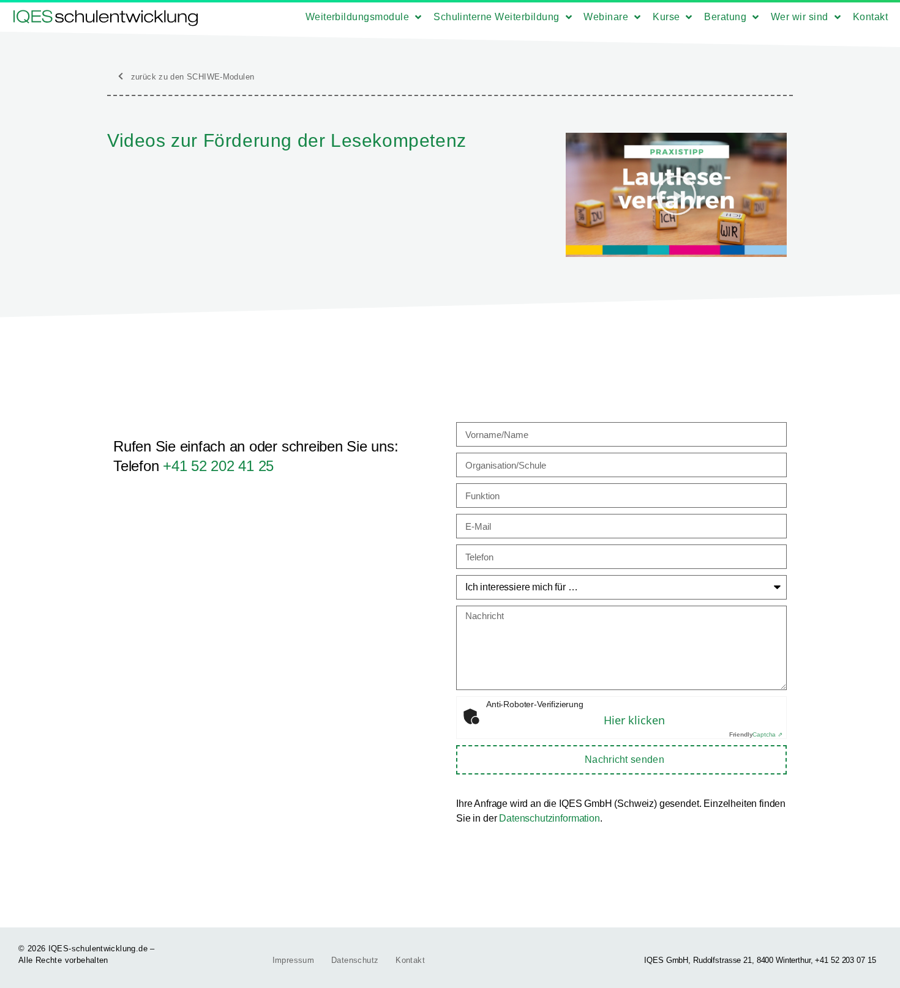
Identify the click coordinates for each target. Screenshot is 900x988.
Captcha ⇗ (755, 734)
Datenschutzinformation (549, 818)
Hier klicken (634, 720)
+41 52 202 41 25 (218, 466)
